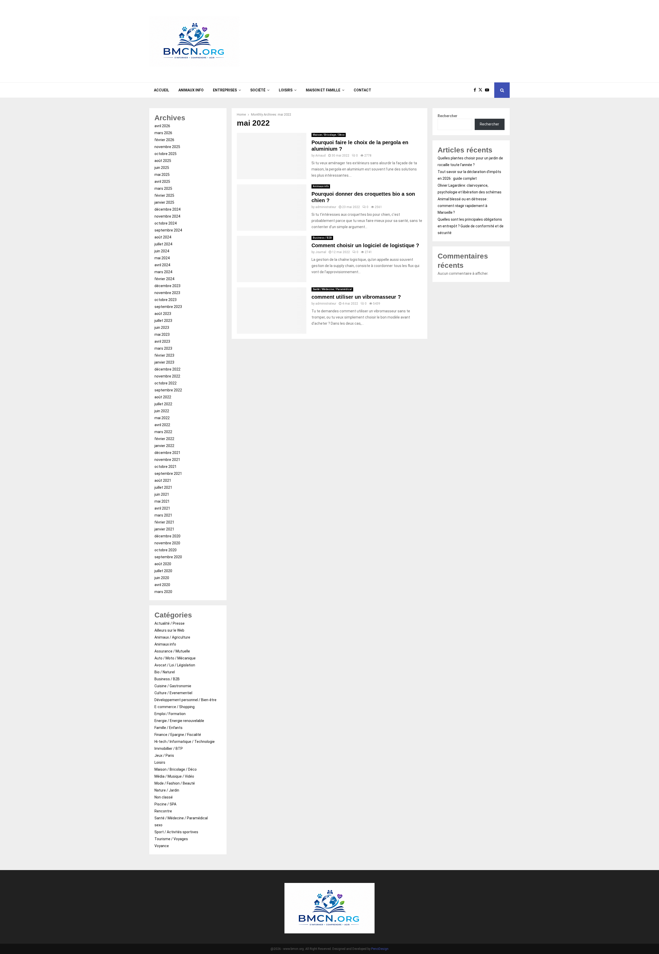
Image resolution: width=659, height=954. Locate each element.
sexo (158, 825)
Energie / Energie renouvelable (179, 721)
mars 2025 (163, 188)
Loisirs (285, 90)
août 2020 (162, 564)
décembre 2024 (167, 209)
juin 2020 (161, 578)
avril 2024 (162, 265)
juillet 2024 (163, 244)
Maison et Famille (323, 90)
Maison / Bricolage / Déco (328, 134)
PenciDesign (379, 949)
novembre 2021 (167, 460)
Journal (320, 252)
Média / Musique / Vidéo (174, 776)
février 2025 (164, 195)
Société (257, 90)
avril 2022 (162, 425)
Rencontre (163, 811)
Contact (362, 90)
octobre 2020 (165, 550)
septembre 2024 (168, 230)
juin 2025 (161, 168)
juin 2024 (161, 251)
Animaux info (191, 90)
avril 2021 (162, 508)
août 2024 (162, 237)
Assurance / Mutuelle (172, 651)
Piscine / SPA (165, 804)
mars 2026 (163, 133)
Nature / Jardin (166, 790)
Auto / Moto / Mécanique (175, 658)
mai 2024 (162, 258)
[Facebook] (476, 90)
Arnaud (320, 155)
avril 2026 (162, 126)
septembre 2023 (168, 307)
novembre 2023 (167, 293)
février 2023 (164, 355)
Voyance (161, 846)
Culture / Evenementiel (173, 693)
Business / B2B (322, 237)
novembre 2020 (167, 543)
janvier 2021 (164, 529)
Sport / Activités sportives (176, 832)
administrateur (325, 207)
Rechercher (447, 116)
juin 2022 (161, 411)
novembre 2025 (167, 147)
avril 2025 (162, 181)
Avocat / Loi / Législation (174, 665)
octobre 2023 (165, 300)
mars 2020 (163, 592)
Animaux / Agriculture (172, 637)
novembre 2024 (167, 216)
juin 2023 (161, 327)
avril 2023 (162, 341)
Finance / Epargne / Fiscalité (177, 735)
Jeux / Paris (164, 755)
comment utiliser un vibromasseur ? (356, 297)
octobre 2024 (165, 223)
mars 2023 (163, 348)
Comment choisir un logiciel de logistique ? (365, 245)
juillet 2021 (163, 487)
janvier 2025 (164, 202)
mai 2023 (162, 334)
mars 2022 (163, 432)
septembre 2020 (168, 557)
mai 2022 (162, 418)
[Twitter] (482, 90)
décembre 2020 (167, 536)
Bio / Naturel (164, 672)
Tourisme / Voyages (171, 839)
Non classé (163, 797)
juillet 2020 (163, 571)
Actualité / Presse (169, 623)
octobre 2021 (165, 467)
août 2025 (162, 161)
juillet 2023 (163, 321)
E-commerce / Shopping (174, 707)
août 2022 (162, 397)
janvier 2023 (164, 362)
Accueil (161, 90)
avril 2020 (162, 585)
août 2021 (162, 480)
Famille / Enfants (168, 728)
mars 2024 (163, 272)
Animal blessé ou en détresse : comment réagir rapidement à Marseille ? (463, 205)
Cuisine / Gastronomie (172, 686)
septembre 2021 (168, 473)
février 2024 (164, 279)
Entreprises (225, 90)
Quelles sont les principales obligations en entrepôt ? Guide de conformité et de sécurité (471, 226)
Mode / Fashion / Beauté (174, 783)
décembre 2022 (167, 369)
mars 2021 (163, 515)
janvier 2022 (164, 446)
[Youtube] (488, 90)
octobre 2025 (165, 154)
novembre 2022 (167, 376)
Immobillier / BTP (168, 748)
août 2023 (162, 314)
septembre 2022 (168, 390)
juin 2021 (161, 494)
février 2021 (164, 522)
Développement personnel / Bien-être (185, 700)
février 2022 (164, 439)
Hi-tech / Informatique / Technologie (184, 742)
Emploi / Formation (170, 714)
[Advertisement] (416, 41)
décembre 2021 (167, 453)
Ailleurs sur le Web (169, 630)
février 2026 (164, 140)
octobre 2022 (165, 383)
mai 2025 (162, 175)
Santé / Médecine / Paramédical (332, 289)
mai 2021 (162, 501)
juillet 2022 (163, 404)
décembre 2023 (167, 286)
